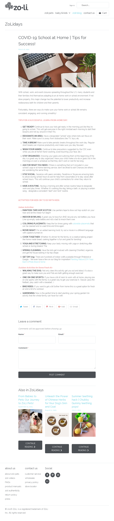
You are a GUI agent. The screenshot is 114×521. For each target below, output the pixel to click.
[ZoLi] (17, 8)
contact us (89, 13)
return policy (11, 495)
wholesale (30, 478)
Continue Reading (30, 445)
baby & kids (61, 13)
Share (38, 307)
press (7, 499)
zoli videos (10, 478)
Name (21, 334)
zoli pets (49, 13)
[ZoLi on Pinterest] (52, 475)
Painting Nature (77, 259)
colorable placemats (81, 223)
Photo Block (34, 262)
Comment (23, 348)
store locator (31, 486)
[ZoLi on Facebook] (47, 475)
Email (75, 307)
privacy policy (31, 482)
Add (63, 307)
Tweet (25, 307)
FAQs (7, 482)
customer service (33, 474)
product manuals (13, 486)
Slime (42, 262)
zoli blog (77, 13)
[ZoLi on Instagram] (58, 475)
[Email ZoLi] (47, 481)
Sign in (72, 5)
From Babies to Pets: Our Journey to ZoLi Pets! (28, 400)
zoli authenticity (12, 490)
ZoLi (15, 509)
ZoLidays (13, 24)
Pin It (51, 307)
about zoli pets (12, 474)
